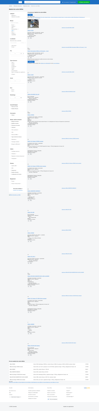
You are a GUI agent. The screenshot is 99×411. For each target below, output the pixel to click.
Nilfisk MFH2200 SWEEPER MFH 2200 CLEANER (38, 276)
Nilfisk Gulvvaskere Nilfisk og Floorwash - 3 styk (38, 51)
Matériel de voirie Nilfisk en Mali (27, 382)
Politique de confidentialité (33, 392)
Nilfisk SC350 (30, 30)
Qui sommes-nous (12, 390)
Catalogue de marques (32, 398)
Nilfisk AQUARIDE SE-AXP (33, 94)
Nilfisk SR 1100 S (31, 256)
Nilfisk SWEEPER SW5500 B (34, 191)
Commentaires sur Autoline (33, 396)
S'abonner (31, 61)
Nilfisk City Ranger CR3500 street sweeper (37, 166)
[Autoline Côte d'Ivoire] (13, 2)
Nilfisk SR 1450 (31, 212)
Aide (10, 392)
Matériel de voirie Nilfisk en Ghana (15, 382)
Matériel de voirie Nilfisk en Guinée (39, 382)
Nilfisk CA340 (30, 74)
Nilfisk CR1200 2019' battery (34, 345)
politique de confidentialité (45, 63)
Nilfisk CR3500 (31, 114)
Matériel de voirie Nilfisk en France (52, 382)
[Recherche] (25, 2)
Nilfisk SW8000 (31, 324)
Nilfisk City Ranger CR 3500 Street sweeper (37, 298)
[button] (29, 38)
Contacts (10, 394)
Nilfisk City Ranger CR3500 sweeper (35, 141)
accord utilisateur (56, 63)
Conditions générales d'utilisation (34, 390)
